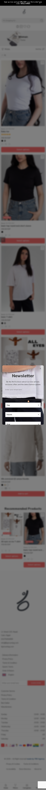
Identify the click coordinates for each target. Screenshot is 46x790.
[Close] (40, 369)
